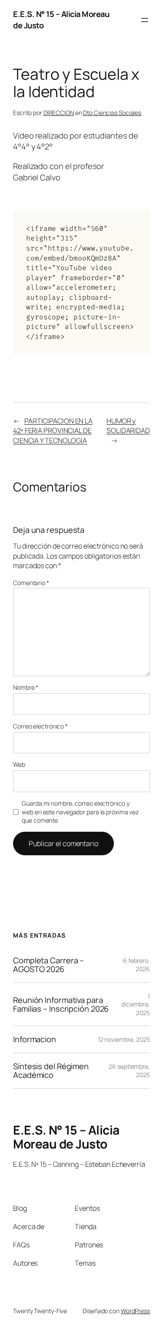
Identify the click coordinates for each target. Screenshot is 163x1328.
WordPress (135, 1311)
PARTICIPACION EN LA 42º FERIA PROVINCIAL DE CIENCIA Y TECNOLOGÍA (53, 430)
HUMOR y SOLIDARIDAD (128, 426)
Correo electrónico (40, 726)
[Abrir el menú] (145, 20)
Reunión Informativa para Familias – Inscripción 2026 (61, 1004)
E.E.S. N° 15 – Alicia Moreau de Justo (66, 1136)
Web (19, 764)
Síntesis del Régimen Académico (51, 1071)
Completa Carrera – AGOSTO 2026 (48, 965)
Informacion (34, 1039)
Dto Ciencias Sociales (112, 112)
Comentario (31, 583)
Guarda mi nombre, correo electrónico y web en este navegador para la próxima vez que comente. (80, 811)
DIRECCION (58, 112)
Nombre (25, 687)
